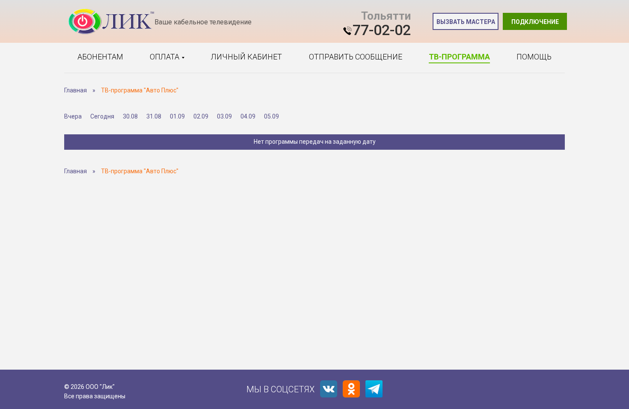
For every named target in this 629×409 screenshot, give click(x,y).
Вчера (73, 116)
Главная (75, 90)
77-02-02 (382, 30)
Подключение (535, 21)
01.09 (177, 116)
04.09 (247, 116)
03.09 (224, 116)
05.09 (271, 116)
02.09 (200, 116)
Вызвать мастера (465, 21)
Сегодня (102, 116)
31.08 (153, 116)
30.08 (130, 116)
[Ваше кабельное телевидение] (111, 22)
